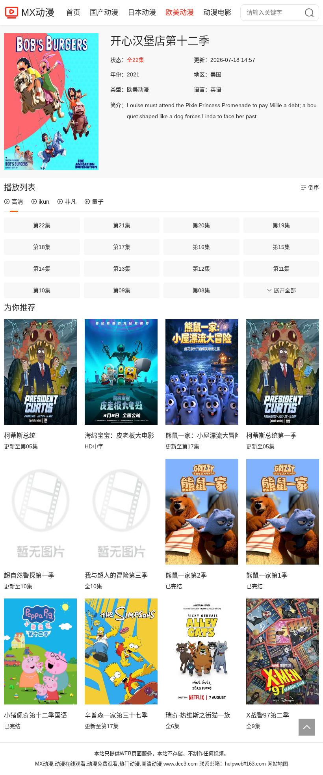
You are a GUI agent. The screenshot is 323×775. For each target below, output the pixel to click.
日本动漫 (142, 13)
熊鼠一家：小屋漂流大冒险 (201, 435)
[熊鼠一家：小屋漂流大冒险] (201, 372)
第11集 (281, 269)
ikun (44, 201)
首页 (73, 13)
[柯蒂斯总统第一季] (282, 372)
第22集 (41, 225)
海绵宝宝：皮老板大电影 (119, 435)
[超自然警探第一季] (40, 512)
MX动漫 (37, 12)
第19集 (281, 225)
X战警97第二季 (267, 715)
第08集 (201, 290)
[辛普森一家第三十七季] (121, 651)
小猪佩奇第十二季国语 (35, 715)
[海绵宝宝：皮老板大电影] (121, 372)
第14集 (41, 269)
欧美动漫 (179, 13)
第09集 (121, 290)
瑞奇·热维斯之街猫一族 (197, 715)
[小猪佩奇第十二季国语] (40, 651)
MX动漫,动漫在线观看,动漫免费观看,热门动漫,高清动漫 (98, 764)
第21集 (121, 225)
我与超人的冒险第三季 (116, 575)
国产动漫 (104, 13)
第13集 (121, 269)
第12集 (201, 269)
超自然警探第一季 (29, 575)
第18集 (41, 247)
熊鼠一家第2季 (186, 575)
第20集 (201, 225)
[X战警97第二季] (282, 651)
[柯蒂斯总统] (40, 372)
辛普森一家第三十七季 (116, 715)
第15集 (281, 247)
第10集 (41, 290)
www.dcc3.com (180, 764)
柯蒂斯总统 (19, 435)
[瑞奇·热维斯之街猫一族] (201, 651)
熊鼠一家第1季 (267, 575)
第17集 (121, 247)
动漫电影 (217, 13)
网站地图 (277, 764)
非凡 (70, 201)
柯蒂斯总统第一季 (271, 435)
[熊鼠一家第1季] (282, 512)
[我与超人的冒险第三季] (121, 512)
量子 (98, 201)
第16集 (201, 247)
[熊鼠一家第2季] (201, 512)
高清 (17, 201)
